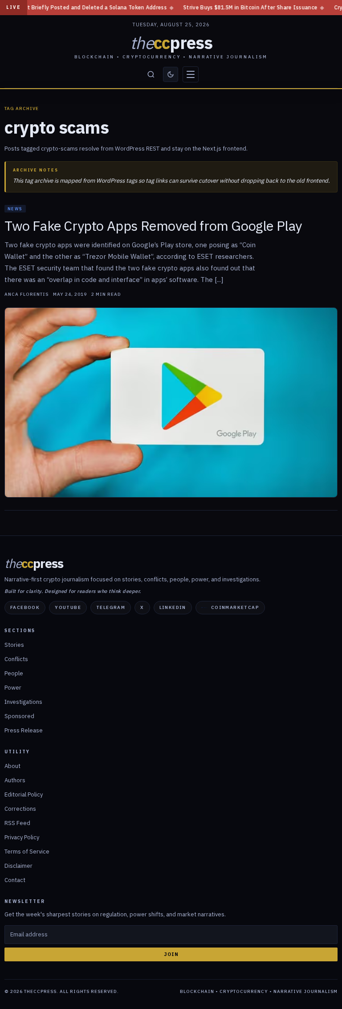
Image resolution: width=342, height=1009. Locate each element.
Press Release (23, 730)
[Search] (151, 74)
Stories (14, 645)
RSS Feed (17, 823)
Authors (14, 780)
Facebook (25, 607)
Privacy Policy (21, 837)
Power (12, 687)
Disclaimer (18, 866)
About (12, 766)
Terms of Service (26, 851)
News (15, 208)
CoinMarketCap (235, 607)
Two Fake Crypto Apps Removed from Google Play (153, 226)
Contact (14, 880)
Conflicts (16, 659)
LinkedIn (172, 607)
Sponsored (19, 716)
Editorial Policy (23, 794)
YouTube (68, 607)
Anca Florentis (26, 294)
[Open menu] (191, 74)
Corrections (20, 809)
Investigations (23, 702)
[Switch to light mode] (170, 74)
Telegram (110, 607)
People (13, 673)
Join (171, 954)
